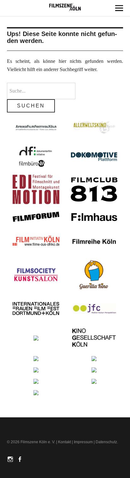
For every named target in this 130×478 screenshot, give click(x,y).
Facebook (20, 458)
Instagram (11, 458)
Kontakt (64, 442)
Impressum (83, 442)
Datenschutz (106, 442)
